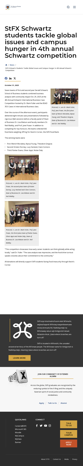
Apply (41, 403)
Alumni (64, 403)
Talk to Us (52, 403)
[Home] (6, 65)
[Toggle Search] (68, 7)
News (12, 65)
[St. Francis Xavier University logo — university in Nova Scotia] (13, 7)
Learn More (19, 358)
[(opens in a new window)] (36, 425)
